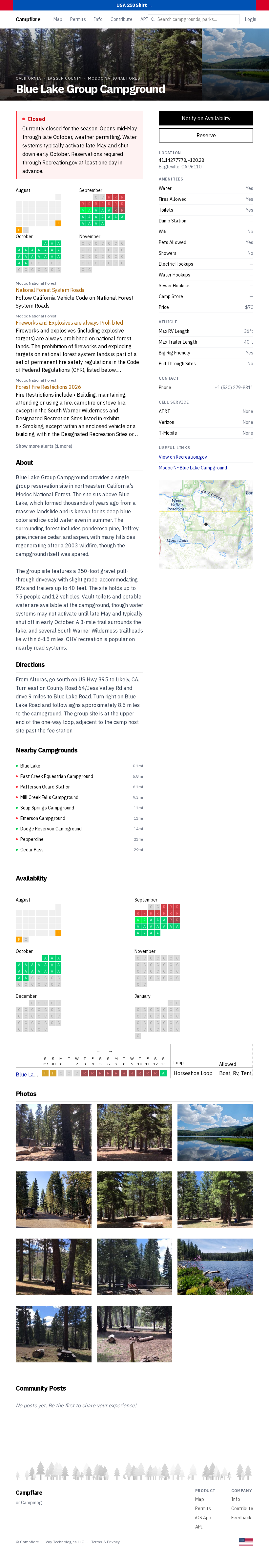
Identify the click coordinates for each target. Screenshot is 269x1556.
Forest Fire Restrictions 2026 (48, 387)
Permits (78, 19)
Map (57, 19)
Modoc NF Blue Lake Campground (193, 468)
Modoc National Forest (115, 78)
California (28, 78)
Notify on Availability (206, 118)
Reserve (206, 135)
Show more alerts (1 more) (44, 446)
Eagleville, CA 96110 (180, 167)
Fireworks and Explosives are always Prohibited (69, 322)
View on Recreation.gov (183, 457)
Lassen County (65, 78)
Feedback (241, 1518)
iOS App (203, 1518)
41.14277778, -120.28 (181, 160)
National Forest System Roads (50, 290)
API (144, 19)
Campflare (28, 19)
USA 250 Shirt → (134, 5)
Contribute (122, 19)
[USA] (246, 1542)
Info (98, 19)
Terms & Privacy (105, 1541)
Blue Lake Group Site (41, 1074)
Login (250, 19)
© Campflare (27, 1541)
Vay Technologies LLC (65, 1541)
